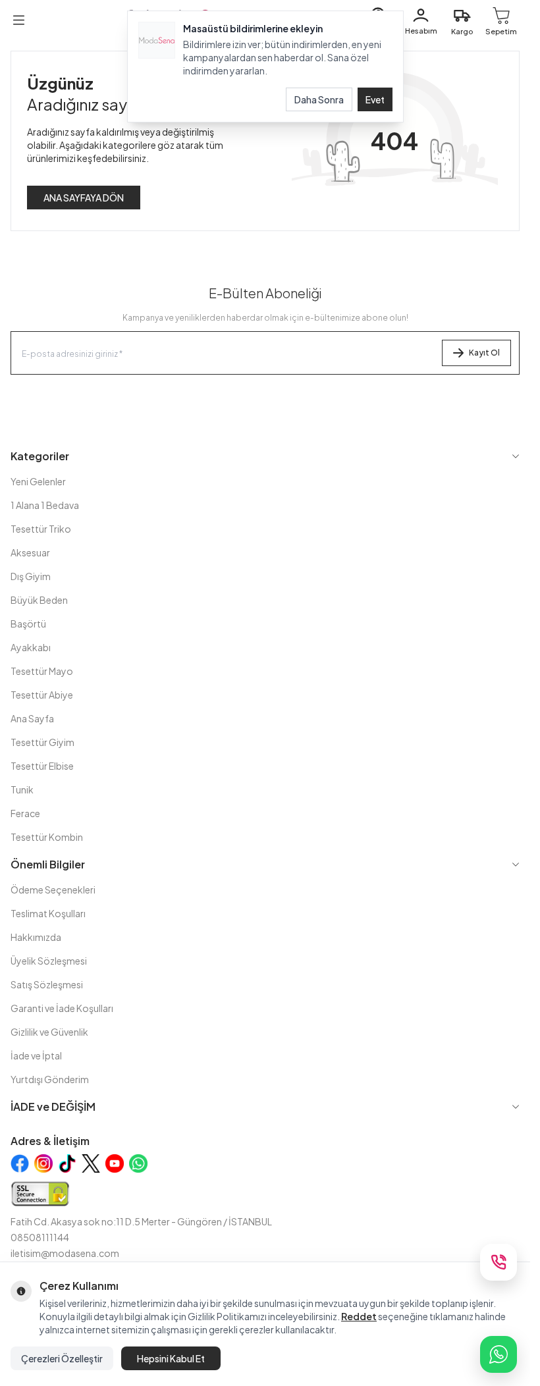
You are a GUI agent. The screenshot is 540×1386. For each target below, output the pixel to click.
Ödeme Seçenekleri (53, 889)
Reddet (359, 1316)
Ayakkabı (31, 647)
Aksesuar (30, 552)
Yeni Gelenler (38, 481)
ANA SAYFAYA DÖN (83, 197)
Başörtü (28, 623)
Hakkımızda (36, 937)
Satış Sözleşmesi (47, 984)
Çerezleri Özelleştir (62, 1358)
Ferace (25, 813)
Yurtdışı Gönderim (50, 1079)
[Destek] (498, 1262)
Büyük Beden (39, 600)
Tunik (22, 789)
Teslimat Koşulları (48, 913)
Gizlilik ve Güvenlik (49, 1032)
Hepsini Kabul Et (171, 1358)
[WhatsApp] (498, 1354)
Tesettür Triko (41, 529)
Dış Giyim (31, 576)
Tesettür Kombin (47, 837)
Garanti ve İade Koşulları (62, 1008)
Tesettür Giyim (42, 742)
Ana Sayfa (32, 718)
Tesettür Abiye (42, 695)
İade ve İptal (36, 1055)
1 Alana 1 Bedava (45, 505)
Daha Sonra (319, 99)
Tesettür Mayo (42, 671)
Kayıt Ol (484, 353)
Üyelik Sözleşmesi (49, 961)
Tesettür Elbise (42, 766)
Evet (375, 99)
